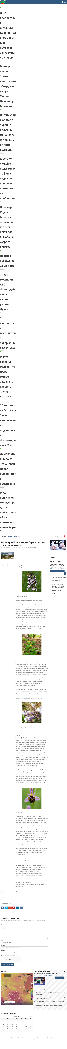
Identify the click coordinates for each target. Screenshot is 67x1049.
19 (12, 1026)
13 (17, 1024)
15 (26, 1024)
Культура (23, 1037)
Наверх (46, 967)
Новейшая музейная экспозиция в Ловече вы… (53, 563)
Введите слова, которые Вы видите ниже (9, 955)
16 (30, 1024)
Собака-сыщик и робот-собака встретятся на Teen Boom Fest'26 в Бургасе (58, 586)
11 (8, 1024)
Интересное (53, 1037)
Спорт (42, 975)
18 (8, 1026)
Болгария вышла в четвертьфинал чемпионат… (46, 973)
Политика (27, 1037)
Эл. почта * (3, 945)
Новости (16, 1037)
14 (21, 1024)
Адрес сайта (3, 950)
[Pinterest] (13, 908)
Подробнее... (52, 570)
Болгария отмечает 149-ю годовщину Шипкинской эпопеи (58, 592)
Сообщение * (3, 924)
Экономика (31, 1037)
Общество (52, 568)
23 (30, 1026)
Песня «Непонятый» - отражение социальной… (61, 563)
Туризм (35, 1037)
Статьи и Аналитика (43, 1037)
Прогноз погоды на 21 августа (7, 260)
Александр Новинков (47, 975)
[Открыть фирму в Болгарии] (58, 550)
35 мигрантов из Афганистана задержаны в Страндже (8, 333)
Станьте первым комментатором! (30, 547)
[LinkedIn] (17, 908)
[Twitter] (6, 908)
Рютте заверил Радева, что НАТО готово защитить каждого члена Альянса (7, 376)
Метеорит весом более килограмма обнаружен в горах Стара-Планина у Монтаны (8, 86)
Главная (12, 1037)
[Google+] (10, 908)
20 (17, 1026)
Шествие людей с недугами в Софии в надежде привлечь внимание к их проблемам (7, 178)
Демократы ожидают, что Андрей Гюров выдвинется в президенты (8, 468)
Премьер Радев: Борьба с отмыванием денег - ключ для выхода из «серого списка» (7, 227)
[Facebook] (2, 908)
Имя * (2, 940)
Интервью (48, 1037)
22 (26, 1026)
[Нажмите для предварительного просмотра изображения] (24, 555)
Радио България (17, 891)
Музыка (62, 568)
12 (12, 1024)
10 (3, 1024)
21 (21, 1026)
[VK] (21, 908)
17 (3, 1026)
